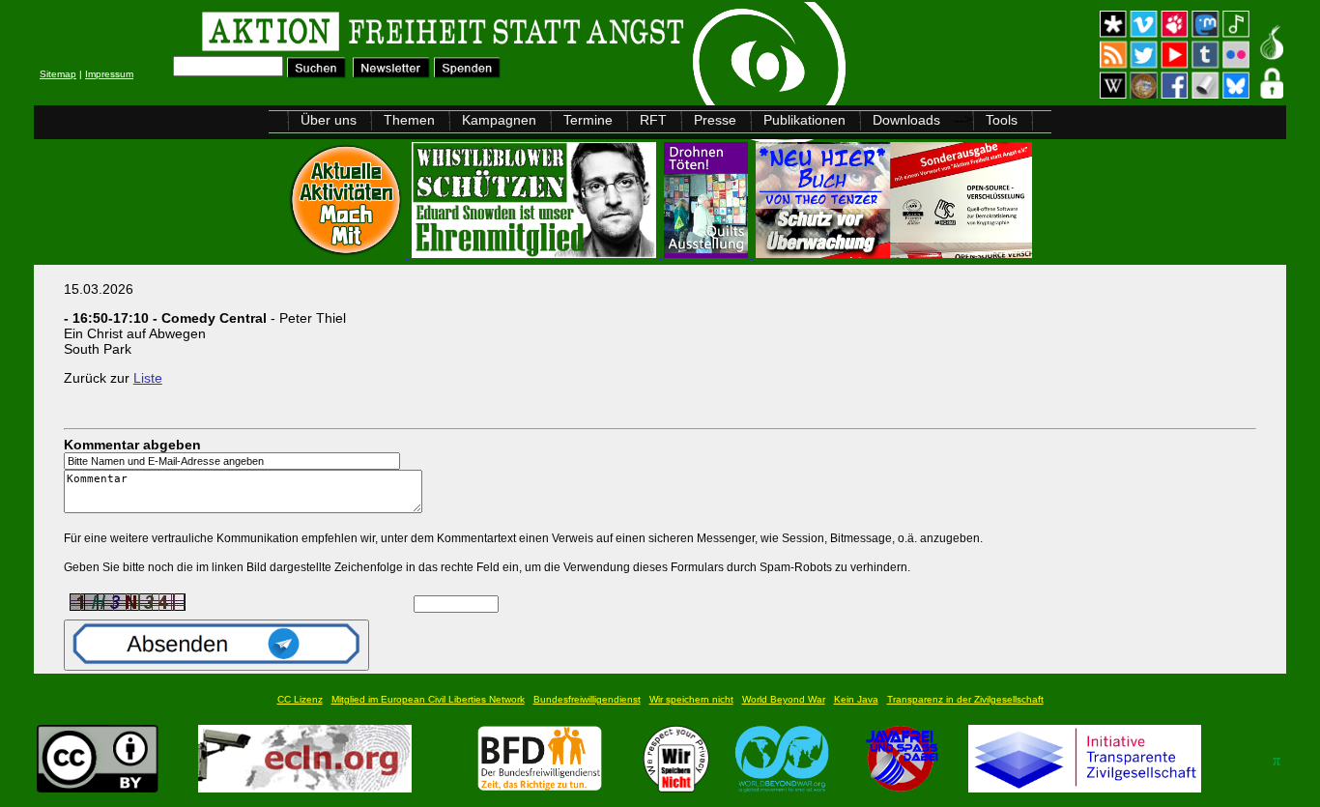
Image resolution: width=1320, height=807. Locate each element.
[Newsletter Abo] (391, 73)
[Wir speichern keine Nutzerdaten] (677, 787)
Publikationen (804, 120)
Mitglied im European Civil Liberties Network (428, 699)
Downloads (906, 120)
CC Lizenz (300, 699)
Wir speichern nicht (691, 699)
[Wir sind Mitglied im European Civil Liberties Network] (305, 787)
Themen (409, 120)
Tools (1002, 120)
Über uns (329, 120)
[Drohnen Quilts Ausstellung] (708, 253)
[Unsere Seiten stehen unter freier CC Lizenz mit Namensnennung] (97, 787)
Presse (715, 120)
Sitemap (58, 74)
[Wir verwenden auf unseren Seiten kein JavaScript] (901, 787)
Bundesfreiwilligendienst (587, 699)
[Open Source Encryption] (894, 253)
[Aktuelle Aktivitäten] (348, 253)
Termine (588, 120)
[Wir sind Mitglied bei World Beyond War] (782, 787)
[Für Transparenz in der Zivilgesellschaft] (1084, 787)
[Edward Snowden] (536, 253)
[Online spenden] (467, 73)
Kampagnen (499, 120)
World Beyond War (783, 699)
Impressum (109, 74)
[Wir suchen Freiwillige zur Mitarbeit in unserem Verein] (539, 787)
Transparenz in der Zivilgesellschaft (965, 699)
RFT (653, 120)
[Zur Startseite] (278, 34)
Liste (147, 378)
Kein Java (856, 699)
